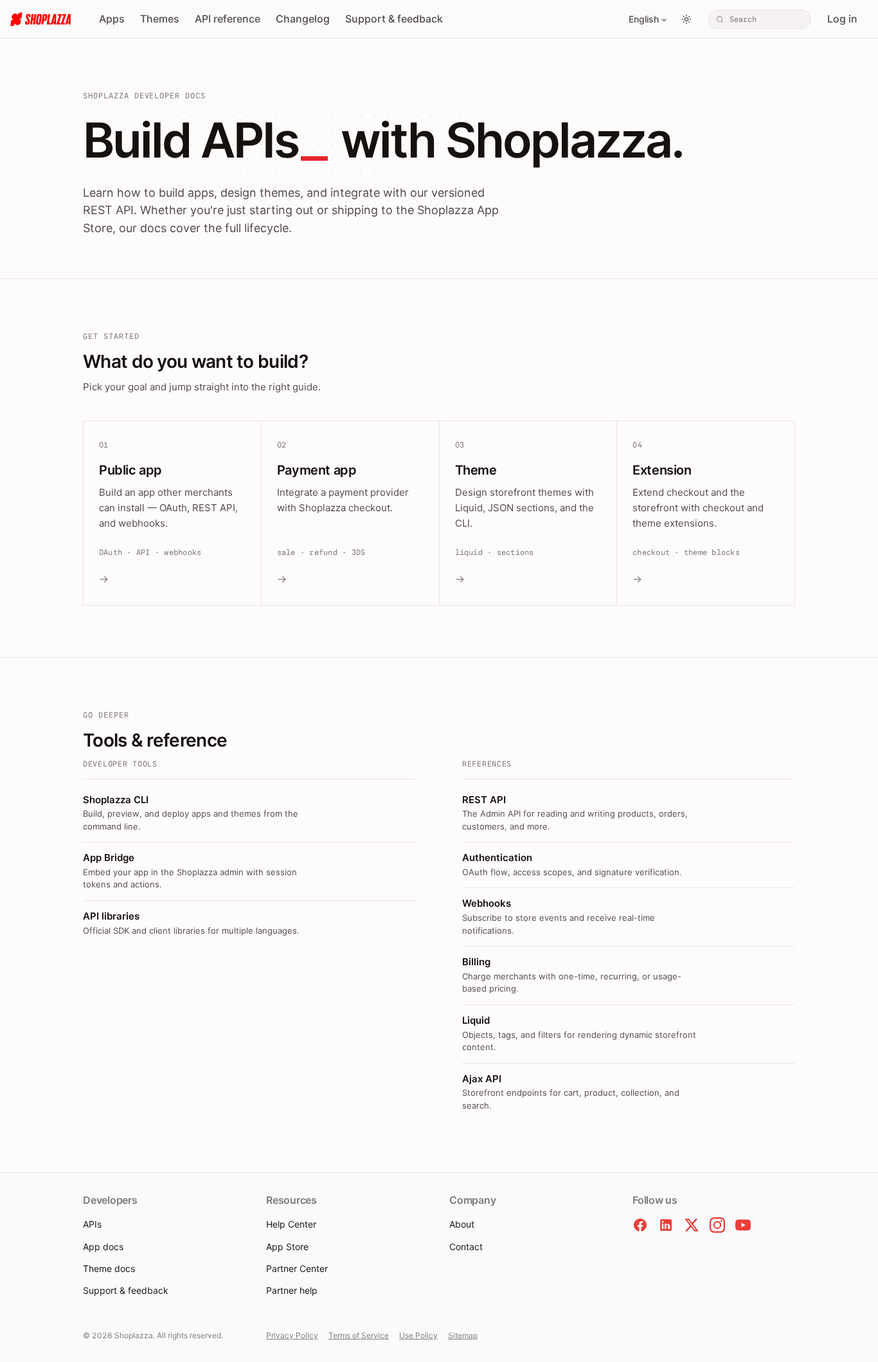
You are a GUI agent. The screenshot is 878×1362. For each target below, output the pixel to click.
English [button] (644, 19)
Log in (842, 18)
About (461, 1224)
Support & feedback (394, 18)
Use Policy (418, 1335)
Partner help (292, 1290)
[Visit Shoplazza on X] (691, 1225)
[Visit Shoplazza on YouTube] (743, 1225)
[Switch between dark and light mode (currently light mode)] (686, 19)
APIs (92, 1224)
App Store (287, 1246)
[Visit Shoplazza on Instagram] (717, 1225)
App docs (103, 1246)
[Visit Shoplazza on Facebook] (640, 1225)
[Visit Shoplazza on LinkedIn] (666, 1225)
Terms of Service (358, 1335)
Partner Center (297, 1268)
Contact (466, 1246)
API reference (227, 18)
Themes (159, 18)
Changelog (303, 18)
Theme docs (109, 1268)
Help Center (291, 1224)
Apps (112, 18)
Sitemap (463, 1335)
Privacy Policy (292, 1335)
